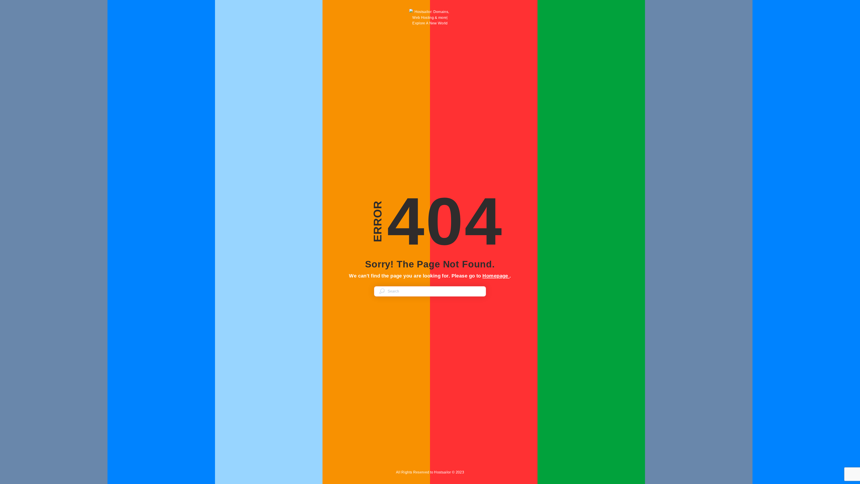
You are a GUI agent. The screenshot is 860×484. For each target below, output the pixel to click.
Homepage (496, 276)
